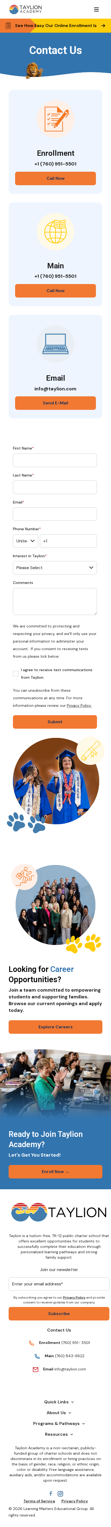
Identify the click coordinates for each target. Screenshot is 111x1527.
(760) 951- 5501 (75, 1342)
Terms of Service (39, 1501)
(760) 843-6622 (69, 1355)
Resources (56, 1434)
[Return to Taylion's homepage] (25, 9)
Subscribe (59, 1313)
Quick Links (56, 1402)
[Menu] (96, 9)
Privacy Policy (74, 1297)
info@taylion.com (70, 1369)
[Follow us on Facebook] (50, 1494)
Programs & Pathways (56, 1423)
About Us (56, 1412)
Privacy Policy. (79, 705)
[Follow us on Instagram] (60, 1494)
